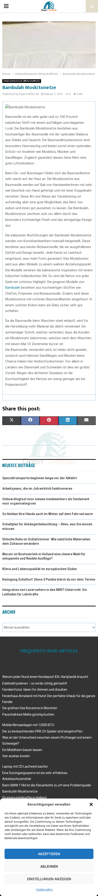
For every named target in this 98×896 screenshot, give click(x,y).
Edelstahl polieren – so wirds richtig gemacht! (34, 683)
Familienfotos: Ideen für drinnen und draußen (34, 689)
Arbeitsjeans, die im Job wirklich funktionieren (37, 488)
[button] (91, 804)
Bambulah (12, 287)
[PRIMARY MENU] (6, 6)
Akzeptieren (49, 854)
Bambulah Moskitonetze (20, 791)
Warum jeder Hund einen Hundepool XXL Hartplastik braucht (45, 677)
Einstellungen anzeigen (49, 879)
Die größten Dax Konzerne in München (29, 708)
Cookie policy (44, 889)
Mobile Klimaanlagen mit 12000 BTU (28, 725)
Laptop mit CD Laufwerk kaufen (25, 766)
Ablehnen (49, 866)
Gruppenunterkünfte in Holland (24, 797)
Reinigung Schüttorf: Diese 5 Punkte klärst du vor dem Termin (48, 579)
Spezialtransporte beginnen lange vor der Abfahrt (39, 478)
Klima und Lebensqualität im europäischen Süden (39, 569)
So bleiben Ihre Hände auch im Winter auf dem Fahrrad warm (47, 514)
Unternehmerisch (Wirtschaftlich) (21, 81)
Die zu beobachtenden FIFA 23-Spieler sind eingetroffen (42, 731)
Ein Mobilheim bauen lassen (22, 750)
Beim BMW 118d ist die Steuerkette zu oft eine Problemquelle (46, 785)
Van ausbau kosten (16, 756)
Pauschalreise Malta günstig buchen (28, 714)
